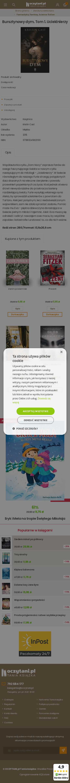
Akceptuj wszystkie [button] (35, 411)
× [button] (61, 352)
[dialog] (35, 391)
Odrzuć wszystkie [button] (35, 420)
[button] (25, 428)
